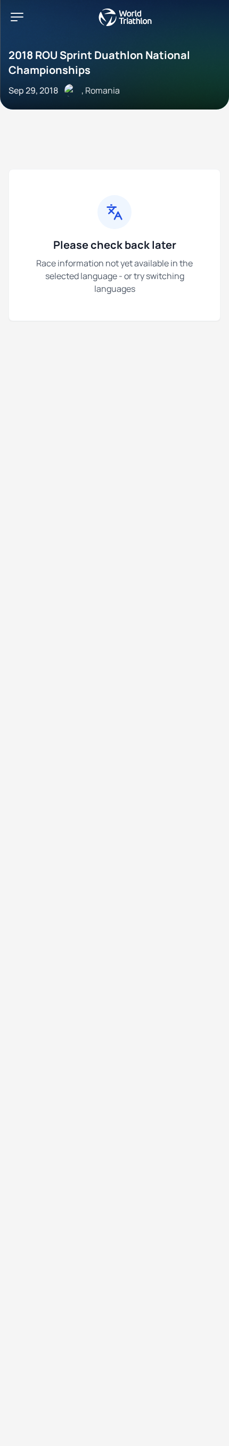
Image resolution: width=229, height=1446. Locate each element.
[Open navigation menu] (17, 17)
